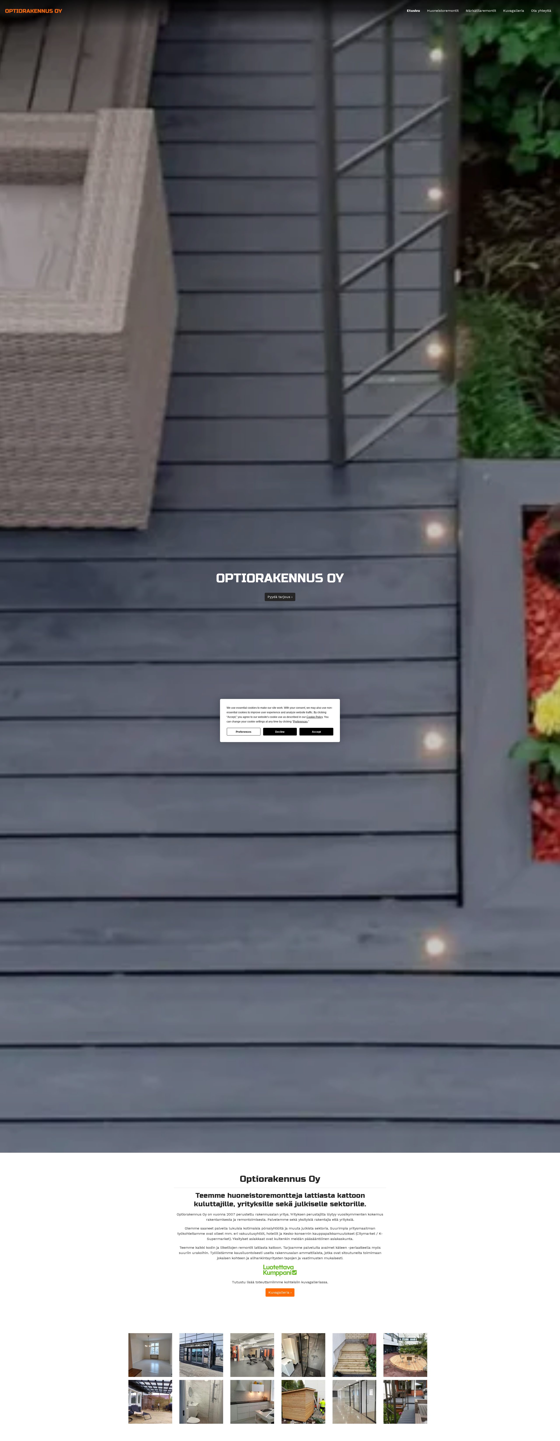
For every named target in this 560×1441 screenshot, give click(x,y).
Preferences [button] (300, 721)
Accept (316, 731)
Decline (280, 731)
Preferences (243, 731)
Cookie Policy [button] (314, 717)
